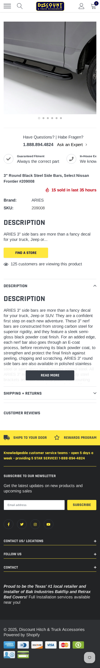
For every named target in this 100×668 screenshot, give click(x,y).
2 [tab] (43, 118)
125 (14, 264)
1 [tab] (39, 118)
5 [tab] (57, 118)
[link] (8, 524)
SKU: (9, 208)
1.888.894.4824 (38, 144)
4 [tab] (52, 118)
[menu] (7, 6)
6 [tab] (61, 118)
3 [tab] (48, 118)
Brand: (10, 200)
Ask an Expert (70, 144)
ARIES (38, 200)
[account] (81, 6)
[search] (20, 6)
